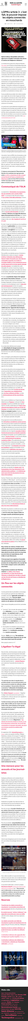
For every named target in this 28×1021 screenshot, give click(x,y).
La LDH (7, 175)
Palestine (16, 1002)
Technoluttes (19, 1015)
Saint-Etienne (7, 1011)
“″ (13, 193)
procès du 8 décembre (5, 1005)
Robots (19, 1007)
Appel (2, 993)
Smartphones (19, 1013)
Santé (2, 1013)
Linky (7, 998)
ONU (13, 1002)
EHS (24, 995)
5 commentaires (19, 23)
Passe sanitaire (6, 1004)
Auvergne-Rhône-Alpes (7, 994)
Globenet (6, 573)
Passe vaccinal (15, 1004)
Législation (14, 1000)
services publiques (13, 1013)
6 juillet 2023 (10, 23)
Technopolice (7, 1017)
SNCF (24, 1013)
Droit (16, 994)
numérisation (3, 1002)
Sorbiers (3, 1015)
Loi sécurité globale (18, 998)
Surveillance (11, 1015)
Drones (20, 995)
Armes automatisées (10, 993)
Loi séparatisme (5, 1000)
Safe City (18, 1009)
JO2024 (20, 996)
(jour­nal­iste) (11, 693)
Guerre (13, 996)
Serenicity (6, 1013)
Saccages (12, 1009)
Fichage (4, 996)
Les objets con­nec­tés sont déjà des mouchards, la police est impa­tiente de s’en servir (13, 922)
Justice (3, 998)
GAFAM (9, 996)
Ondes (9, 1002)
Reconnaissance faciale (9, 1007)
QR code (11, 1005)
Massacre (22, 1000)
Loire (11, 998)
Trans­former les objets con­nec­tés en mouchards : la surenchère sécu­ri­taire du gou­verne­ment (13, 907)
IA (16, 996)
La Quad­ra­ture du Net (14, 175)
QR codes (15, 1005)
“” (13, 260)
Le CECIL (9, 571)
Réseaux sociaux (5, 1009)
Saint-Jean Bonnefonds (19, 1011)
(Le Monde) (13, 941)
